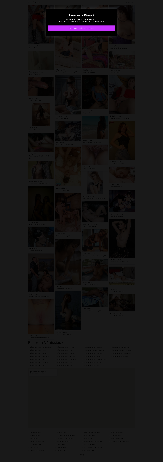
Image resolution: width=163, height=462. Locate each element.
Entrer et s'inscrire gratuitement (81, 28)
